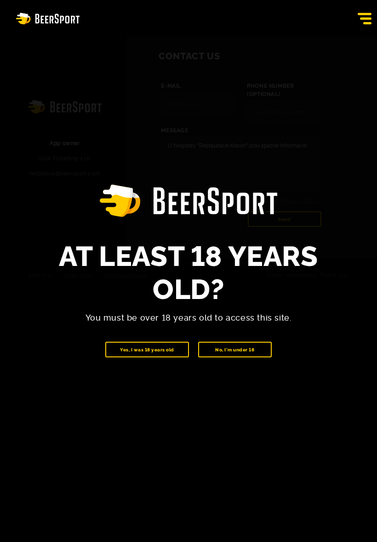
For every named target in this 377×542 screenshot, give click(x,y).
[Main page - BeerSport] (48, 18)
